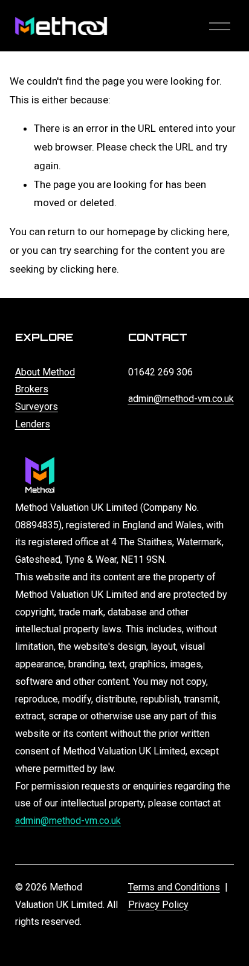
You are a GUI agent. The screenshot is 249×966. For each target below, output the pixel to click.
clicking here (198, 231)
